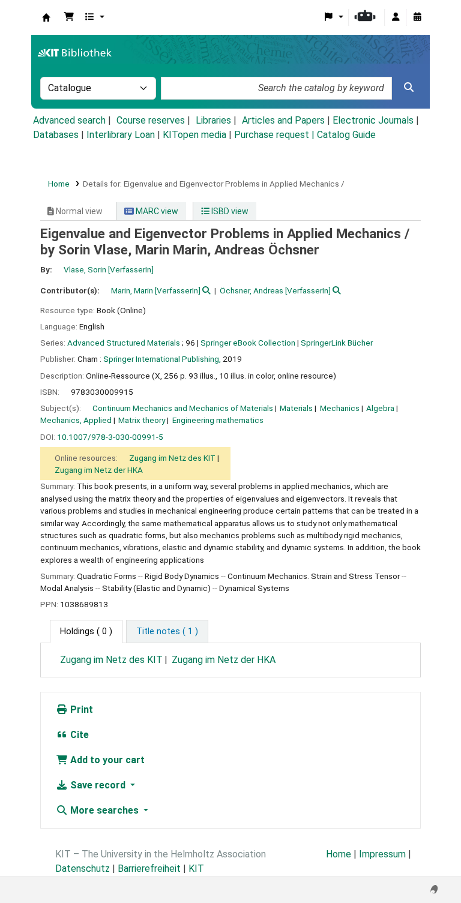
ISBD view (229, 211)
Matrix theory (141, 420)
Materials (296, 408)
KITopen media (194, 134)
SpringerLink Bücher (337, 342)
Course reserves (150, 120)
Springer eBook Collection (247, 342)
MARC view (156, 211)
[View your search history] (417, 17)
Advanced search (69, 120)
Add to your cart (106, 760)
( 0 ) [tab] (86, 631)
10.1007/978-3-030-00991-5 (110, 437)
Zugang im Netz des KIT (172, 458)
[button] (69, 17)
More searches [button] (104, 810)
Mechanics (340, 408)
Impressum (382, 854)
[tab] (167, 632)
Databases (56, 134)
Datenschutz (82, 868)
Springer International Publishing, (162, 359)
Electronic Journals (373, 120)
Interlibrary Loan (120, 134)
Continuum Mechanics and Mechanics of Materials (182, 408)
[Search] (409, 87)
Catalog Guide (346, 134)
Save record (98, 785)
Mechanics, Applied (76, 420)
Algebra (380, 408)
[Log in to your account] (395, 17)
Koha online (46, 17)
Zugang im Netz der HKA (99, 470)
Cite (78, 734)
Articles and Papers (283, 120)
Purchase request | (275, 134)
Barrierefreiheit (149, 868)
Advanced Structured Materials (123, 342)
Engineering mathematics (218, 420)
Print (80, 709)
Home (59, 183)
